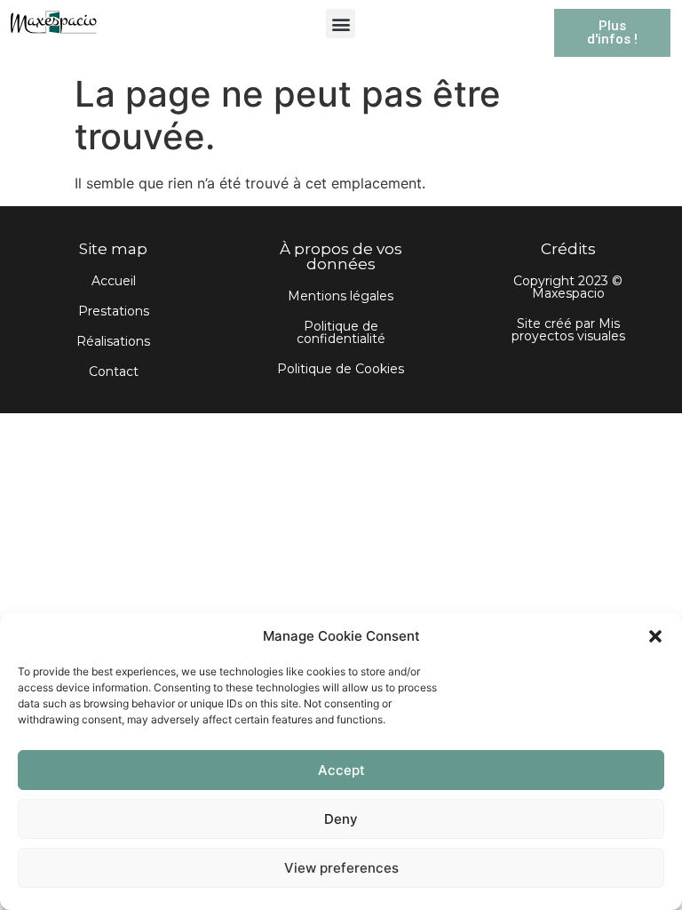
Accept (341, 770)
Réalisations (113, 341)
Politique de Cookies (340, 369)
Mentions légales (340, 296)
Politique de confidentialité (341, 332)
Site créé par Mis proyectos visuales (568, 329)
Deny (341, 818)
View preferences (341, 867)
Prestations (113, 311)
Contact (114, 371)
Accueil (113, 281)
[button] (655, 636)
